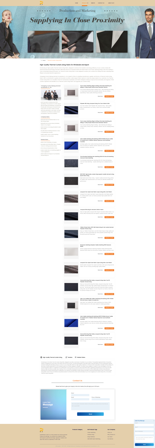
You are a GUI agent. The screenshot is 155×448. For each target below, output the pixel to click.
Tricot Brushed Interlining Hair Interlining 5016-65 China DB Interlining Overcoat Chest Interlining (97, 157)
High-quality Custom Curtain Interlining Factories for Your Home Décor (49, 135)
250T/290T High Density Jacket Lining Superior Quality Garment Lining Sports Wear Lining (97, 174)
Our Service (110, 439)
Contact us (101, 3)
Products (84, 3)
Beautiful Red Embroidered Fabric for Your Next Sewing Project (50, 120)
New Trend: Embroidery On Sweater (49, 142)
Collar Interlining (91, 432)
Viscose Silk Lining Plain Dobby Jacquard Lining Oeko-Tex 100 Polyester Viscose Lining (95, 281)
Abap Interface (91, 437)
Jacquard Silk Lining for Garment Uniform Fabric (91, 209)
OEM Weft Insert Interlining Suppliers (93, 439)
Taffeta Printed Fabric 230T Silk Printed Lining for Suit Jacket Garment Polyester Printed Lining (97, 228)
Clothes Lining (90, 434)
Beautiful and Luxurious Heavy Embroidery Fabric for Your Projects (50, 124)
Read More (100, 96)
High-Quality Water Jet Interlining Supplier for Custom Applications (51, 150)
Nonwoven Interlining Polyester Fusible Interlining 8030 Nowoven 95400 (95, 245)
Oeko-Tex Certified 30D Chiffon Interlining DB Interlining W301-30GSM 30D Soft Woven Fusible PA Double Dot (96, 299)
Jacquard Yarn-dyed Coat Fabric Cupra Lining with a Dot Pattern (96, 192)
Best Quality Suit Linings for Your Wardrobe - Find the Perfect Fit (50, 154)
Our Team (110, 437)
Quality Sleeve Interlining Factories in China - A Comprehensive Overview (50, 131)
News (92, 3)
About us (110, 3)
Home (76, 3)
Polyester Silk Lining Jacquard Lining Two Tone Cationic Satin (95, 103)
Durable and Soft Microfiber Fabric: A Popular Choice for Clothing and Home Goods (50, 145)
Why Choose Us (111, 434)
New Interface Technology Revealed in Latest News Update (51, 127)
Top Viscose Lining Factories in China (49, 148)
